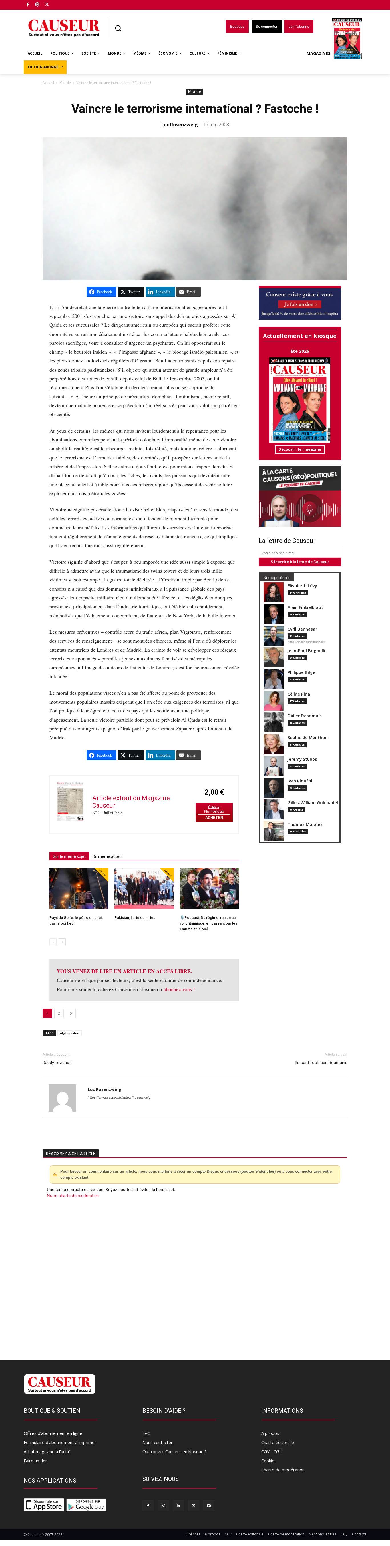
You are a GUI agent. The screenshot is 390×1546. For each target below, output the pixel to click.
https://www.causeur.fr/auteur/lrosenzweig (119, 1097)
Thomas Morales (305, 824)
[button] (117, 28)
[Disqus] (195, 1275)
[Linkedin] (178, 1505)
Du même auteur (108, 856)
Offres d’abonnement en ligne (53, 1433)
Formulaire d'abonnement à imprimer (60, 1442)
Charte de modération (283, 1470)
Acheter (214, 818)
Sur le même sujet (69, 856)
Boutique (61, 3)
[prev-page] (53, 941)
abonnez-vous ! (179, 989)
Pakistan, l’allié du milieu (134, 917)
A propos (270, 1433)
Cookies (269, 1460)
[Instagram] (163, 1505)
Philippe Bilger (302, 672)
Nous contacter (157, 1442)
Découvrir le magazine (299, 449)
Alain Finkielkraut (305, 607)
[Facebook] (28, 5)
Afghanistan (69, 1033)
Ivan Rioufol (300, 781)
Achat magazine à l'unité (47, 1451)
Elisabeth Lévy (302, 585)
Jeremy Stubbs (302, 759)
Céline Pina (299, 694)
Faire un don (36, 1460)
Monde (65, 82)
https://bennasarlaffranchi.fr (306, 642)
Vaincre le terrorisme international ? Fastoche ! (195, 109)
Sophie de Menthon (308, 737)
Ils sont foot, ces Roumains (321, 1062)
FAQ (146, 1433)
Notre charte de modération (73, 1195)
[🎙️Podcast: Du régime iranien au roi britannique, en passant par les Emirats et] (209, 888)
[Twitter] (47, 5)
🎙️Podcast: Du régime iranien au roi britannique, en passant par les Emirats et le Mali (208, 923)
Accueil (48, 82)
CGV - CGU (271, 1451)
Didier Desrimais (305, 715)
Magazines (318, 53)
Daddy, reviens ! (57, 1062)
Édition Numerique (214, 809)
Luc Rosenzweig (179, 124)
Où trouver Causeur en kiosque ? (174, 1451)
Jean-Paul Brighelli (306, 650)
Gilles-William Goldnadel (313, 802)
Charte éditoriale (277, 1442)
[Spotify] (37, 5)
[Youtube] (208, 1505)
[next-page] (62, 941)
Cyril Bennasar (302, 629)
